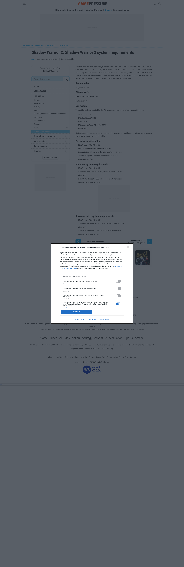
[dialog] (92, 284)
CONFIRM (77, 312)
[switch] (118, 281)
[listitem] (92, 276)
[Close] (129, 248)
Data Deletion (80, 319)
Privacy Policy (104, 319)
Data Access (92, 319)
